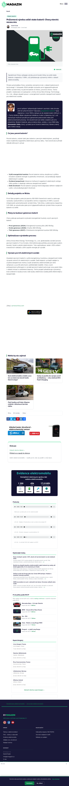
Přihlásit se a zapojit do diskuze (20, 453)
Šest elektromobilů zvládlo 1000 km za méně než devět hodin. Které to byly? (19, 378)
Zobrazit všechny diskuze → (17, 450)
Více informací (55, 779)
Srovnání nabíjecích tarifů (43, 734)
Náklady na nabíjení (41, 737)
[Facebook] (8, 418)
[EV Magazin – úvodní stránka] (12, 5)
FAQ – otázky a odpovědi (10, 734)
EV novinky (16, 413)
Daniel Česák (14, 25)
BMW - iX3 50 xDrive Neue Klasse (32, 610)
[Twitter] (11, 418)
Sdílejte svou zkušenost (10, 740)
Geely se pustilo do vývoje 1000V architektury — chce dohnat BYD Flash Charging (49, 378)
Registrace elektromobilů (15, 704)
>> (43, 562)
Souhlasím (29, 783)
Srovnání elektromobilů (35, 704)
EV (9, 715)
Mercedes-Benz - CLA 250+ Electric (32, 603)
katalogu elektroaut (39, 598)
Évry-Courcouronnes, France (21, 662)
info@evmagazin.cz (8, 756)
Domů (8, 11)
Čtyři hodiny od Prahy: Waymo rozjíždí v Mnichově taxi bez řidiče (19, 404)
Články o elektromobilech (10, 732)
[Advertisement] (34, 159)
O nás (5, 759)
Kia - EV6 (24, 616)
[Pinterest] (17, 418)
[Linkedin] (14, 418)
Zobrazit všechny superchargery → (34, 690)
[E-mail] (21, 418)
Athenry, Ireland (18, 680)
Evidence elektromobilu (9, 737)
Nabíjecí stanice (7, 742)
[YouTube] (12, 722)
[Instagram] (4, 722)
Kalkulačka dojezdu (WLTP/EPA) (45, 732)
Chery (24, 413)
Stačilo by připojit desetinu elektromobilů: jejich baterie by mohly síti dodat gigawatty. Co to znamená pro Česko (34, 566)
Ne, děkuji (39, 783)
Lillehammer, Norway (19, 671)
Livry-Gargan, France (19, 644)
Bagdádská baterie (48, 111)
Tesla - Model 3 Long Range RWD (32, 623)
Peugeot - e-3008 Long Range (31, 629)
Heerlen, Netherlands (19, 653)
